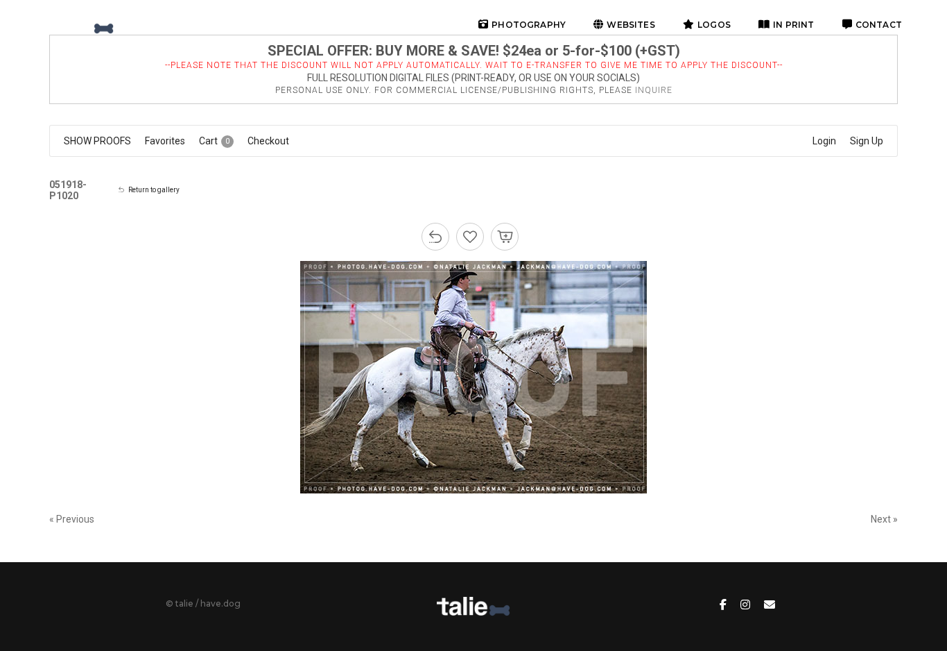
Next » (884, 519)
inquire (653, 90)
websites (630, 24)
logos (714, 24)
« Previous (71, 519)
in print (793, 24)
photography (529, 24)
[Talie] (79, 24)
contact (878, 24)
